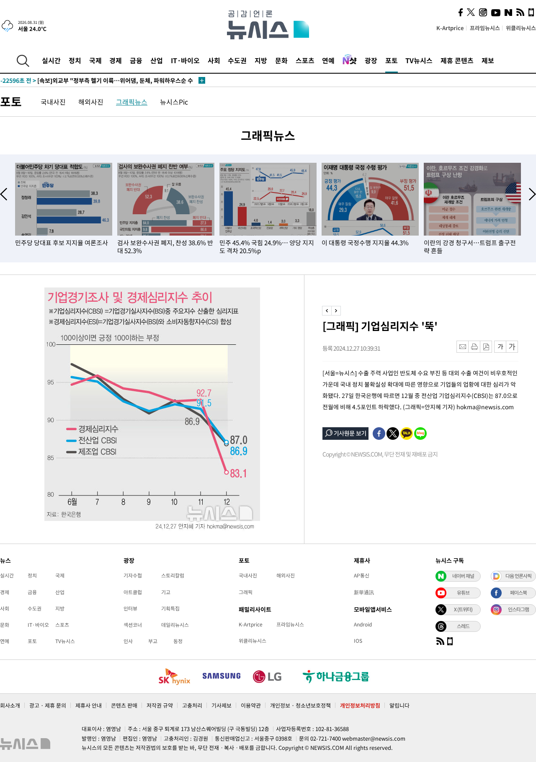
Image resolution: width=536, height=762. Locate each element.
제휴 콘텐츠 (457, 60)
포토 (391, 60)
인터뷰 (130, 608)
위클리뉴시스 (521, 28)
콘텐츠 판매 (124, 705)
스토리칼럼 (172, 575)
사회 (214, 60)
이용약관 (251, 705)
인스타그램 (518, 609)
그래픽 (246, 592)
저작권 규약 (160, 705)
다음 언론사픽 (518, 576)
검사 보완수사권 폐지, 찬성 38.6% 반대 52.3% (165, 246)
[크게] (512, 347)
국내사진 (53, 102)
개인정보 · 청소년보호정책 (300, 705)
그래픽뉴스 (131, 102)
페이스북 (518, 592)
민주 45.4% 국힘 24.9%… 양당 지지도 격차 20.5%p (266, 246)
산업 (156, 60)
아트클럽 (133, 592)
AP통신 (361, 575)
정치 (75, 60)
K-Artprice (450, 28)
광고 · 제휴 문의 (47, 705)
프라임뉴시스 (485, 28)
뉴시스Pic (174, 102)
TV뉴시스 (419, 60)
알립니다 (399, 705)
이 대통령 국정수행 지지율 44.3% (365, 242)
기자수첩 (133, 575)
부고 (152, 641)
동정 (178, 641)
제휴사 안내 (88, 705)
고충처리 (192, 705)
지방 (261, 60)
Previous (3, 194)
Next (532, 194)
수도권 (237, 60)
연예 (328, 60)
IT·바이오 (185, 60)
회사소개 (10, 705)
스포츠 (305, 60)
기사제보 (221, 705)
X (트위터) (463, 609)
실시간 (51, 60)
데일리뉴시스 (175, 625)
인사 (128, 641)
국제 (95, 60)
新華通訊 (364, 592)
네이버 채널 (463, 576)
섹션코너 (133, 625)
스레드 (463, 626)
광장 (371, 60)
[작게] (500, 347)
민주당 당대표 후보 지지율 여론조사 (61, 242)
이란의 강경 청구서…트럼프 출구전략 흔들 (470, 246)
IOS (358, 640)
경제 (115, 60)
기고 (165, 592)
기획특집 (170, 608)
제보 (488, 60)
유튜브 (463, 592)
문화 (281, 60)
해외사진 (90, 102)
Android (363, 624)
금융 (136, 60)
